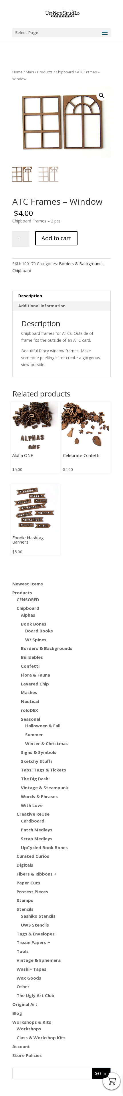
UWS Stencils (35, 925)
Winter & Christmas (46, 743)
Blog (17, 1013)
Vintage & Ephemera (39, 960)
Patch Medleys (36, 830)
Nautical (30, 701)
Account (21, 1046)
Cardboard (32, 821)
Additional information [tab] (42, 305)
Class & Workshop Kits (41, 1037)
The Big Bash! (35, 779)
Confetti (30, 666)
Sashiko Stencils (38, 916)
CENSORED (28, 599)
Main (30, 72)
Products (45, 72)
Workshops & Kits (31, 1022)
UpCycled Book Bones (44, 847)
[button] (101, 95)
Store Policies (27, 1055)
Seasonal (30, 719)
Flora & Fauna (35, 675)
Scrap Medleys (36, 838)
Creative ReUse (33, 814)
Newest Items (27, 584)
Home (17, 72)
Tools (23, 951)
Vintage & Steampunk (44, 787)
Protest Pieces (32, 891)
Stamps (25, 900)
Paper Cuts (28, 883)
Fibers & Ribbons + (36, 874)
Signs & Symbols (38, 752)
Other (23, 986)
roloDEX (29, 710)
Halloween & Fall (42, 725)
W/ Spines (35, 639)
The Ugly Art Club (35, 995)
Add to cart (56, 238)
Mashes (29, 692)
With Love (32, 805)
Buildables (32, 657)
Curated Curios (33, 856)
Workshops (29, 1028)
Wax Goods (29, 978)
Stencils (25, 909)
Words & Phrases (39, 796)
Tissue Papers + (33, 942)
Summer (34, 734)
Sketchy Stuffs (37, 761)
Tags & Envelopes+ (37, 934)
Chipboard (65, 72)
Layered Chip (35, 684)
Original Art (24, 1004)
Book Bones (33, 624)
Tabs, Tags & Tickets (43, 770)
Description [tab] (30, 295)
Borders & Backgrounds (81, 263)
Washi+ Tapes (31, 969)
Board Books (39, 631)
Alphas (28, 615)
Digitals (25, 865)
